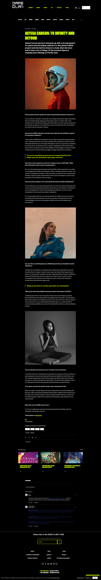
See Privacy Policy (55, 577)
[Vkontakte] (51, 563)
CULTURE (30, 19)
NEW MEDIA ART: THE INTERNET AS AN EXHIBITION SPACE (72, 466)
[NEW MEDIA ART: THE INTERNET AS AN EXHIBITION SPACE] (73, 457)
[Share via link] (35, 437)
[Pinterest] (54, 563)
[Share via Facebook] (25, 437)
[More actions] (75, 29)
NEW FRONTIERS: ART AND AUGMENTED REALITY (48, 466)
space (32, 429)
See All (81, 449)
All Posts (20, 19)
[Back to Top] (49, 575)
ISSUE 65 (55, 19)
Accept (95, 577)
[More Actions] (75, 495)
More (73, 19)
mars (42, 429)
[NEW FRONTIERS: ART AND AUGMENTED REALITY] (51, 457)
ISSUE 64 (48, 19)
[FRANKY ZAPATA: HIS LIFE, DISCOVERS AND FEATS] (28, 457)
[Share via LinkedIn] (32, 437)
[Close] (99, 578)
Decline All (88, 577)
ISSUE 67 (67, 19)
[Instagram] (42, 563)
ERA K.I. (57, 571)
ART (25, 19)
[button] (81, 19)
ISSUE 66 (61, 19)
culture (27, 429)
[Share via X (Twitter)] (29, 437)
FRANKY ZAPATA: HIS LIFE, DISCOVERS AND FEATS (26, 466)
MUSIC (42, 19)
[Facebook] (45, 563)
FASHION (37, 19)
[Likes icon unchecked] (29, 502)
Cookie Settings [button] (80, 577)
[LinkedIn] (48, 563)
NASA (37, 429)
